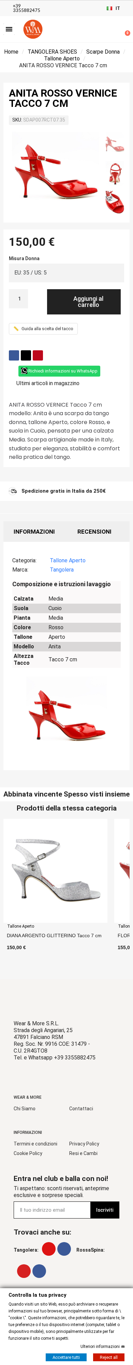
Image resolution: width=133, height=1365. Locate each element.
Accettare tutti (66, 1357)
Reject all (109, 1357)
